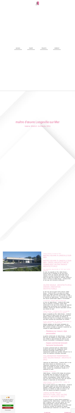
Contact (56, 48)
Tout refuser (8, 407)
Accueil (18, 48)
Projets (44, 48)
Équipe (31, 48)
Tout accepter (8, 405)
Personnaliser (8, 410)
